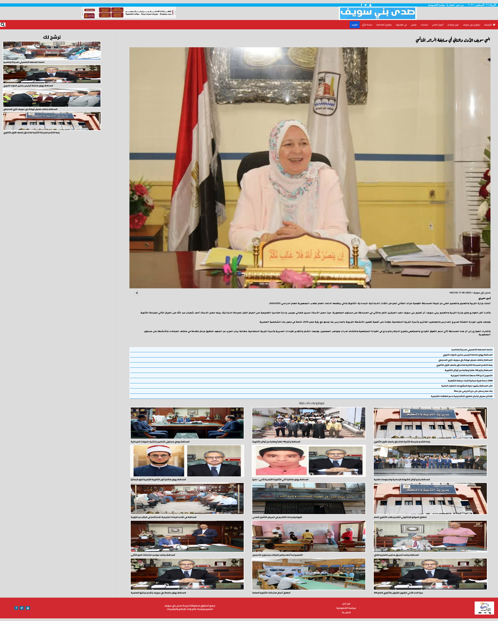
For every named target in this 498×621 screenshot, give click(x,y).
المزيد (355, 25)
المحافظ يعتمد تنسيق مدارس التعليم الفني (396, 555)
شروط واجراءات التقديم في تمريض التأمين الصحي (277, 517)
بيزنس (413, 25)
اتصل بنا (450, 5)
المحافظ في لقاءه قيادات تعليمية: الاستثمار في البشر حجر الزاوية (163, 517)
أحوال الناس (437, 25)
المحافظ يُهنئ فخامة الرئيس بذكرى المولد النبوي (468, 354)
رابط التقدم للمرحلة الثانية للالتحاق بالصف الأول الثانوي (464, 365)
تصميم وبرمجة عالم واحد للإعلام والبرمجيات (190, 609)
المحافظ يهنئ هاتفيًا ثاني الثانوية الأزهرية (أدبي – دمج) (280, 479)
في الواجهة (401, 25)
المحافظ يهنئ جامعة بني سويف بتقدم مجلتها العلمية (158, 592)
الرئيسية (488, 25)
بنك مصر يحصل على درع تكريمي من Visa (473, 391)
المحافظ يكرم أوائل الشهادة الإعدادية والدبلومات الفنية (402, 479)
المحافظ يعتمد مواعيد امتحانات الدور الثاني (153, 555)
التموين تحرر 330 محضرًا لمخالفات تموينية (472, 375)
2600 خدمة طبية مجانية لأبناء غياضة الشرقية (470, 380)
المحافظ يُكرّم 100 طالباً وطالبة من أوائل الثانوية (469, 370)
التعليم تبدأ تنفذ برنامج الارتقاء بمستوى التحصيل (277, 555)
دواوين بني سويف (471, 25)
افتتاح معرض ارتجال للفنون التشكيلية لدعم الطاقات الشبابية (462, 396)
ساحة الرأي (367, 25)
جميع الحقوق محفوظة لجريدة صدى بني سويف (189, 605)
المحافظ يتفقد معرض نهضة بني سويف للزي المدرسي (465, 360)
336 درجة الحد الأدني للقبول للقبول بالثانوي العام (398, 592)
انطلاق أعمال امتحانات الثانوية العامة (271, 592)
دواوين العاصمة (384, 25)
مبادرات (424, 25)
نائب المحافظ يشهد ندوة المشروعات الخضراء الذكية (467, 385)
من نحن (460, 5)
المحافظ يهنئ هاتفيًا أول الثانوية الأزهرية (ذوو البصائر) (158, 479)
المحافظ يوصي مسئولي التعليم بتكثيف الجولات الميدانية (160, 441)
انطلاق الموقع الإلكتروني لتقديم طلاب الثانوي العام (400, 517)
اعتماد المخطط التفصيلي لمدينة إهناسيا (472, 349)
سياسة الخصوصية (436, 5)
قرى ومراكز (453, 25)
